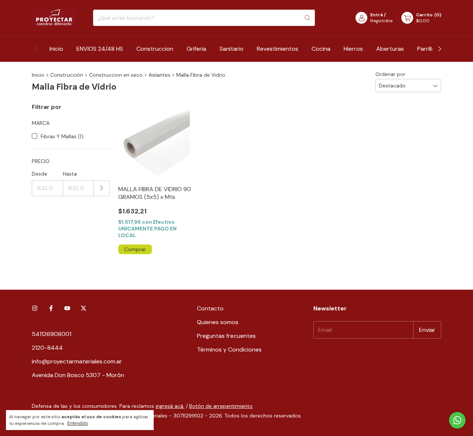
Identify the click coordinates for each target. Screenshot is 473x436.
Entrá (376, 15)
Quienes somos (217, 322)
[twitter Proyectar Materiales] (83, 308)
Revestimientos (277, 49)
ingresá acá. (170, 406)
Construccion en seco (116, 74)
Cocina (321, 49)
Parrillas (427, 49)
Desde (39, 173)
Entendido (77, 423)
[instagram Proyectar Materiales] (35, 308)
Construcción (66, 74)
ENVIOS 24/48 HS (99, 49)
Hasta (70, 173)
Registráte (381, 21)
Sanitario (232, 49)
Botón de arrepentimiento (221, 406)
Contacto (210, 308)
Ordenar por (390, 74)
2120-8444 (47, 348)
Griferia (196, 49)
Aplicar (102, 188)
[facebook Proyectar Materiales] (51, 308)
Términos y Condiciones (229, 349)
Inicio (56, 49)
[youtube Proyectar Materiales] (67, 308)
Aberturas (390, 49)
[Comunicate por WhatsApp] (457, 420)
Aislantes (159, 74)
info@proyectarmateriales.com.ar (77, 361)
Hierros (353, 49)
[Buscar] (307, 18)
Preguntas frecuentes (226, 336)
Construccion (154, 49)
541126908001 (51, 334)
